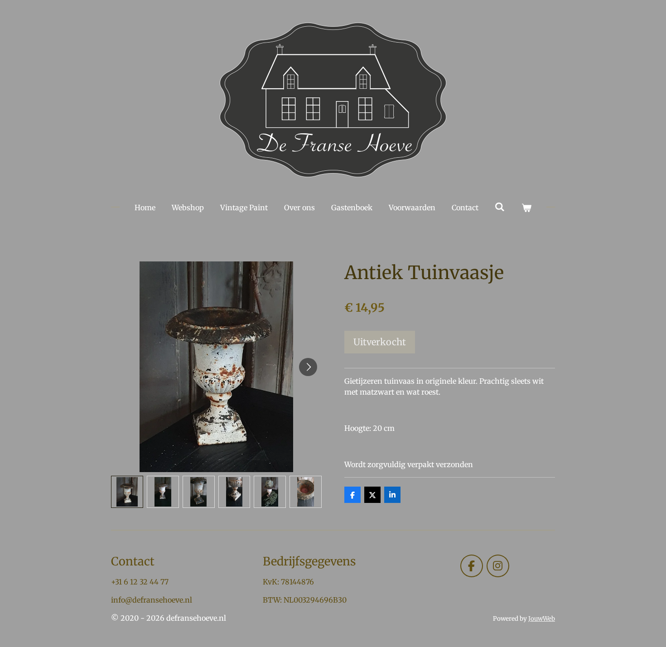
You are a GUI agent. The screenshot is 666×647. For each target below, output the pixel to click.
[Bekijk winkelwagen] (526, 207)
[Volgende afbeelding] (308, 367)
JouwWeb (541, 619)
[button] (127, 492)
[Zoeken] (500, 206)
